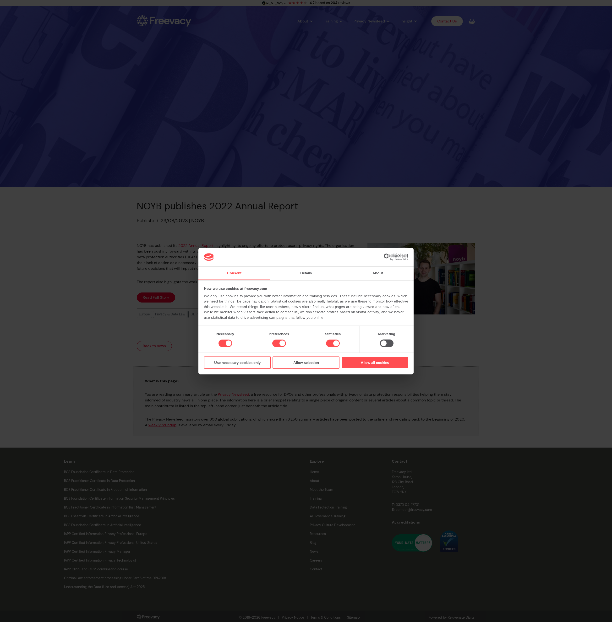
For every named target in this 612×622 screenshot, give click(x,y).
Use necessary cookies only (237, 362)
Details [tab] (306, 273)
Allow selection (306, 362)
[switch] (279, 343)
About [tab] (377, 273)
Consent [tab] (234, 273)
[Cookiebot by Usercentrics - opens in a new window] (387, 257)
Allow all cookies (375, 362)
